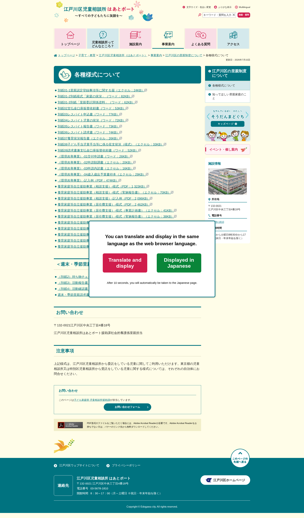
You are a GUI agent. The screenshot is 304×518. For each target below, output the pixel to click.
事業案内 (156, 55)
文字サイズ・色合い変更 (199, 7)
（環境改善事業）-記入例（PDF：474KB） (88, 180)
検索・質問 (244, 15)
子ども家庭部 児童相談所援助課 (92, 400)
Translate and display (125, 263)
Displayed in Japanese (179, 263)
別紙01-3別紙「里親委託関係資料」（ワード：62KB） (96, 102)
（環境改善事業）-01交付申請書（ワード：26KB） (94, 156)
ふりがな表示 (224, 7)
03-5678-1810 (216, 222)
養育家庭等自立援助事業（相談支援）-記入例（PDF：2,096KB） (104, 198)
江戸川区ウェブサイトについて (79, 465)
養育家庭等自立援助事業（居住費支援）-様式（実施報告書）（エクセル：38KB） (116, 216)
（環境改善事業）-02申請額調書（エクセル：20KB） (95, 162)
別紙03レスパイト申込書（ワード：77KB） (88, 114)
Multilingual (244, 7)
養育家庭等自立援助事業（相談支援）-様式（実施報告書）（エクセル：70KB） (114, 192)
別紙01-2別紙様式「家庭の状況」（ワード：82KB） (95, 96)
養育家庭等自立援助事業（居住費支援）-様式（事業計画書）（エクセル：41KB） (116, 210)
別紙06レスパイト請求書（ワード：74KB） (88, 132)
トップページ (66, 55)
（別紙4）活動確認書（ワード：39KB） (86, 288)
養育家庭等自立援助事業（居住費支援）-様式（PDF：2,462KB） (104, 204)
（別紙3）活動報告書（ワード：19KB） (86, 282)
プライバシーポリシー (126, 465)
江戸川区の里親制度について (183, 55)
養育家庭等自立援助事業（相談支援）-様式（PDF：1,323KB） (102, 186)
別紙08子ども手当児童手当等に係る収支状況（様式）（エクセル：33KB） (111, 144)
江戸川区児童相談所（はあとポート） (123, 55)
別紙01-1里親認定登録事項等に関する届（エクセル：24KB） (101, 90)
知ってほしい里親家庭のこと (229, 96)
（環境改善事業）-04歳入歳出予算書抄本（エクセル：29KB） (102, 174)
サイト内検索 (200, 14)
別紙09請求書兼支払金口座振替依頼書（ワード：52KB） (98, 150)
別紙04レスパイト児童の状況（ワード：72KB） (92, 120)
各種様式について (223, 85)
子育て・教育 (86, 55)
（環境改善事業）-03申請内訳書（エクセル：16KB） (95, 168)
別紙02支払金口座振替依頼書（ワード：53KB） (92, 108)
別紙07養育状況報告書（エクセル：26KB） (88, 138)
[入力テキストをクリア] (234, 15)
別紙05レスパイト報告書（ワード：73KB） (88, 126)
